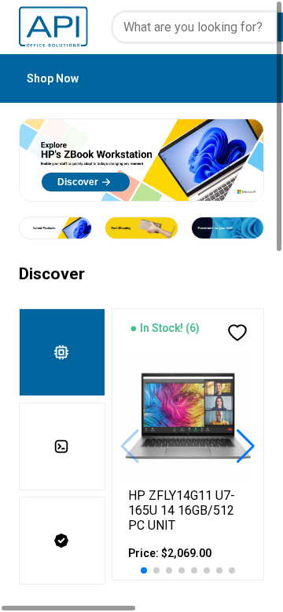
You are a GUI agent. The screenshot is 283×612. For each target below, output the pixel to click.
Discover (77, 182)
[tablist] (65, 446)
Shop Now (53, 78)
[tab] (62, 352)
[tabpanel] (188, 446)
